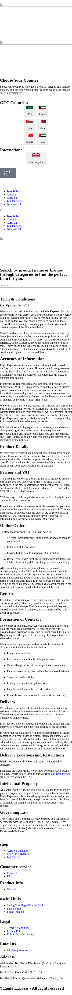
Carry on (12, 197)
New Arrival (14, 204)
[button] (36, 210)
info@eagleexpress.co (58, 773)
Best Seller (13, 191)
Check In (12, 194)
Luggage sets (14, 200)
